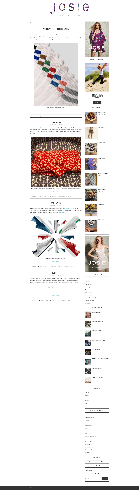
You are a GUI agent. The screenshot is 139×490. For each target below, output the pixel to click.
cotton (64, 116)
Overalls (67, 208)
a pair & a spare (88, 414)
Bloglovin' (87, 392)
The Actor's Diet (88, 441)
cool (56, 266)
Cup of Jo (87, 420)
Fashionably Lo (88, 425)
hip (57, 266)
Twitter (86, 406)
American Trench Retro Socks (56, 28)
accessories (54, 196)
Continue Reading (55, 111)
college (63, 208)
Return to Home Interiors (90, 436)
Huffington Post (88, 284)
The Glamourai (88, 444)
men (59, 266)
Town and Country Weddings (91, 297)
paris (65, 196)
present (62, 266)
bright (58, 116)
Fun (49, 116)
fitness (64, 300)
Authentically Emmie (89, 417)
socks (72, 116)
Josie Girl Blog (69, 8)
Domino (86, 279)
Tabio (49, 131)
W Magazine (87, 303)
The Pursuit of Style (89, 450)
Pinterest (87, 400)
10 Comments (59, 275)
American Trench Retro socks (61, 39)
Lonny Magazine (88, 287)
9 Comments (59, 205)
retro (69, 116)
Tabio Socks (56, 122)
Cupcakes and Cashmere (90, 423)
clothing (57, 300)
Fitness (44, 196)
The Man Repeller (89, 447)
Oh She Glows (88, 433)
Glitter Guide (87, 281)
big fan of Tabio (39, 127)
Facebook (87, 395)
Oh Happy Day (88, 431)
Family (43, 116)
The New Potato (88, 295)
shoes (68, 266)
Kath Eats (87, 428)
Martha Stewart (88, 289)
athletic (54, 116)
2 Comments (60, 124)
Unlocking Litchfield (89, 300)
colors (61, 116)
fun (67, 116)
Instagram (87, 397)
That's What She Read (89, 439)
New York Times (88, 292)
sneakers (71, 266)
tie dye (70, 208)
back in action (62, 212)
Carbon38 (56, 272)
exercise (61, 300)
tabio (70, 196)
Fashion (46, 116)
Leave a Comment (59, 31)
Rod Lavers (56, 203)
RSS (86, 403)
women (75, 266)
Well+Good (87, 452)
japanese (62, 196)
